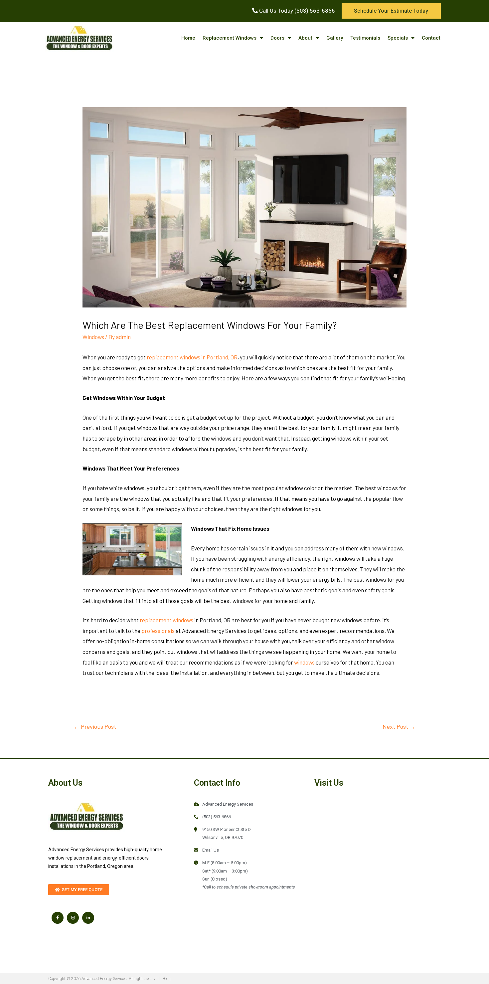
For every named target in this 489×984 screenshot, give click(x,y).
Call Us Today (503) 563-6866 (296, 10)
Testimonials (365, 38)
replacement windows (166, 620)
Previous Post (95, 726)
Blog (167, 978)
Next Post (399, 726)
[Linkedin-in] (88, 918)
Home (188, 38)
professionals (158, 630)
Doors (277, 38)
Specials (398, 38)
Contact (431, 38)
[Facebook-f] (58, 918)
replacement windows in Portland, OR (192, 357)
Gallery (334, 38)
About (305, 38)
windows (304, 662)
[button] (391, 11)
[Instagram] (73, 918)
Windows (93, 336)
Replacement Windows (229, 38)
